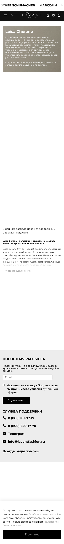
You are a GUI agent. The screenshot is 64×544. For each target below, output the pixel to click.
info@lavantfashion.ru (26, 441)
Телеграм (16, 434)
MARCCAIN (45, 5)
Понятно (32, 534)
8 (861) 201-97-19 (21, 418)
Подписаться (16, 400)
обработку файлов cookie (44, 514)
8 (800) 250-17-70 (22, 426)
